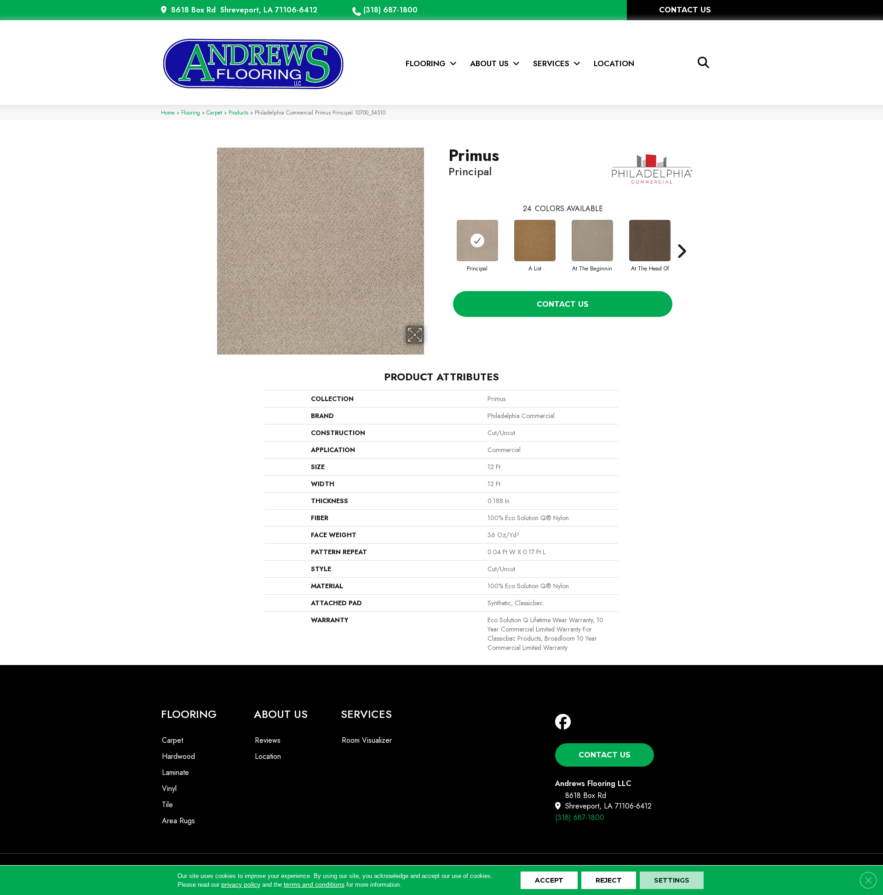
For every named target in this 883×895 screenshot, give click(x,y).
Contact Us (563, 304)
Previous (444, 237)
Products (238, 112)
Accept (549, 880)
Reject (609, 880)
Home (168, 112)
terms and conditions (314, 884)
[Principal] (477, 241)
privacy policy (240, 884)
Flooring (190, 112)
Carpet (214, 112)
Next (681, 237)
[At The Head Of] (650, 241)
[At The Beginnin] (592, 241)
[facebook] (565, 722)
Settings (671, 880)
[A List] (535, 241)
